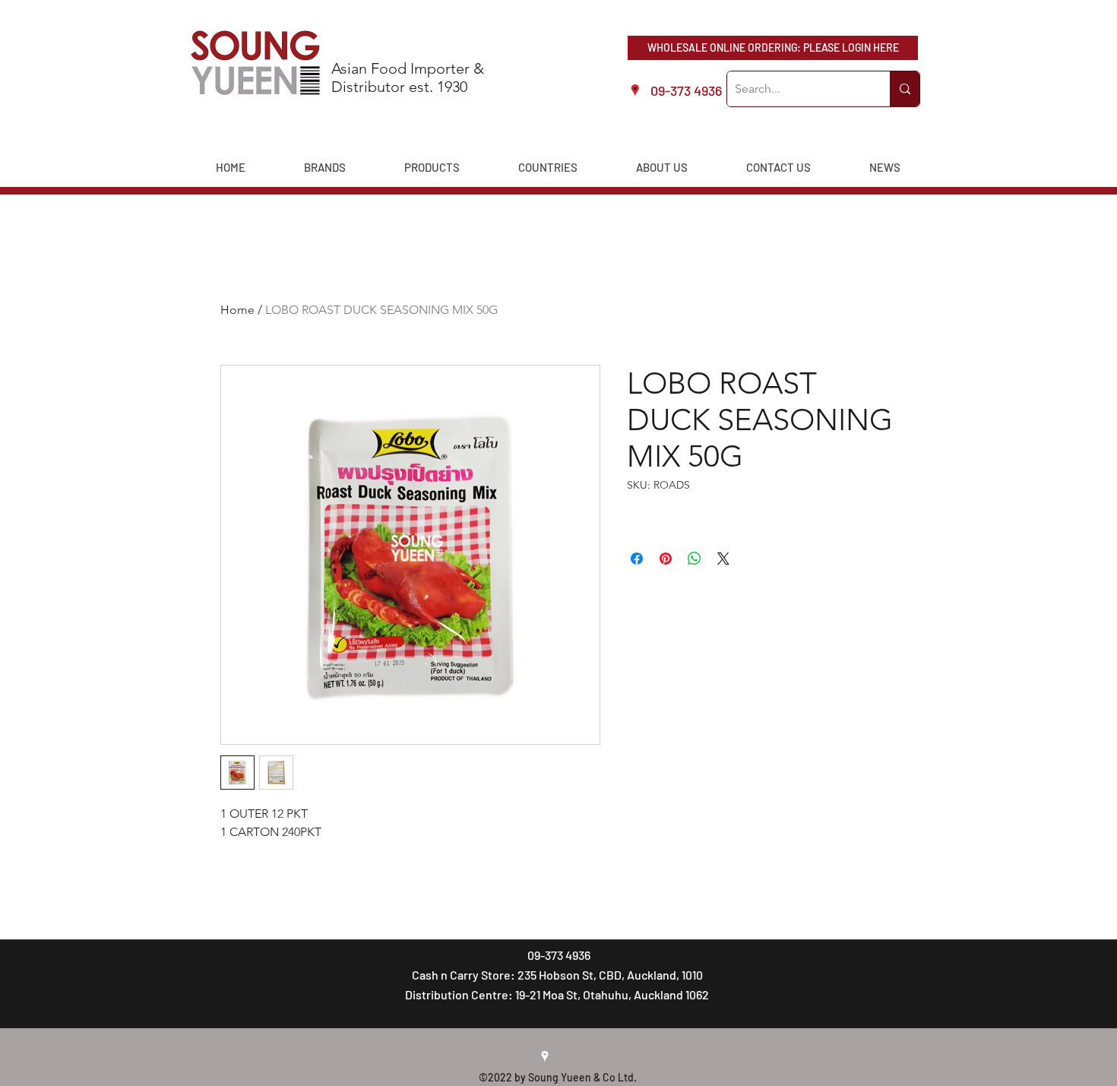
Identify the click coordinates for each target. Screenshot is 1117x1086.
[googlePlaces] (544, 1056)
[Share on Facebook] (637, 558)
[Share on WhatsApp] (694, 558)
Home (237, 309)
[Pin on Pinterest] (666, 558)
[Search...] (904, 88)
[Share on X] (723, 558)
